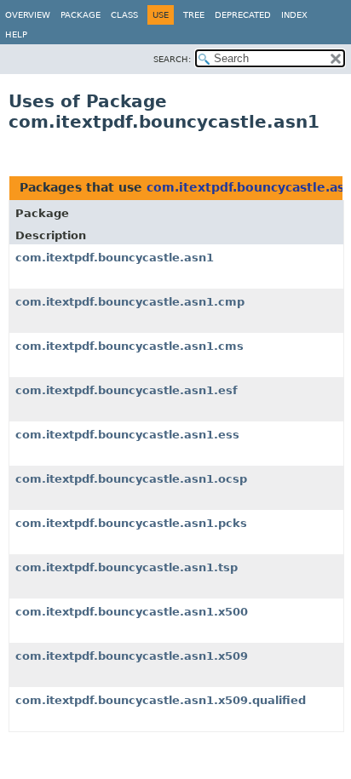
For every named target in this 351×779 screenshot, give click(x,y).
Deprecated (243, 15)
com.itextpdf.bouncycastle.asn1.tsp (126, 567)
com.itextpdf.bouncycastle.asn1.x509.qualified (160, 700)
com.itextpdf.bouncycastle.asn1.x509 (131, 656)
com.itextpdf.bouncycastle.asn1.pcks (131, 523)
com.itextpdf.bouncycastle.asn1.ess (127, 434)
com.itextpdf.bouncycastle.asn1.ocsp (131, 479)
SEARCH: (172, 59)
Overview (27, 15)
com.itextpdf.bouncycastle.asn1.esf (126, 390)
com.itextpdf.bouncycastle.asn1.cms (129, 346)
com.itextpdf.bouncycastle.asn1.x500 (131, 611)
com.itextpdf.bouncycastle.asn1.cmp (130, 301)
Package (80, 15)
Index (294, 15)
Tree (193, 15)
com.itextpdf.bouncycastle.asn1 (114, 257)
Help (16, 34)
